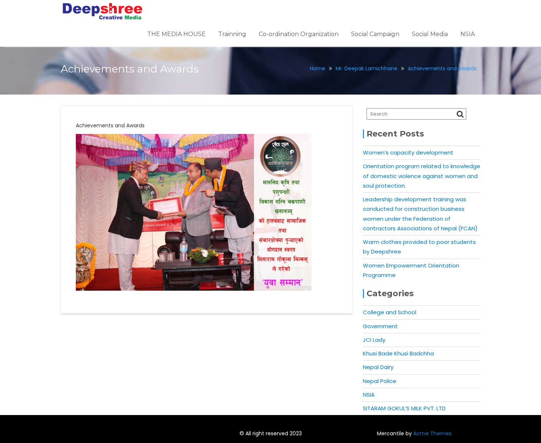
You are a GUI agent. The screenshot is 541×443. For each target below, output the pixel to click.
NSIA (467, 34)
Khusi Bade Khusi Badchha (398, 353)
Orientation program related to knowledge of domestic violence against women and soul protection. (421, 175)
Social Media (430, 34)
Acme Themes (432, 433)
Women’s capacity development (408, 152)
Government (380, 326)
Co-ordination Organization (299, 34)
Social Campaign (375, 34)
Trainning (232, 34)
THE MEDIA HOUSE (176, 34)
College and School (389, 312)
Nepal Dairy (378, 367)
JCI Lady (374, 340)
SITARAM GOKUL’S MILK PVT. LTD (404, 408)
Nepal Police (379, 381)
